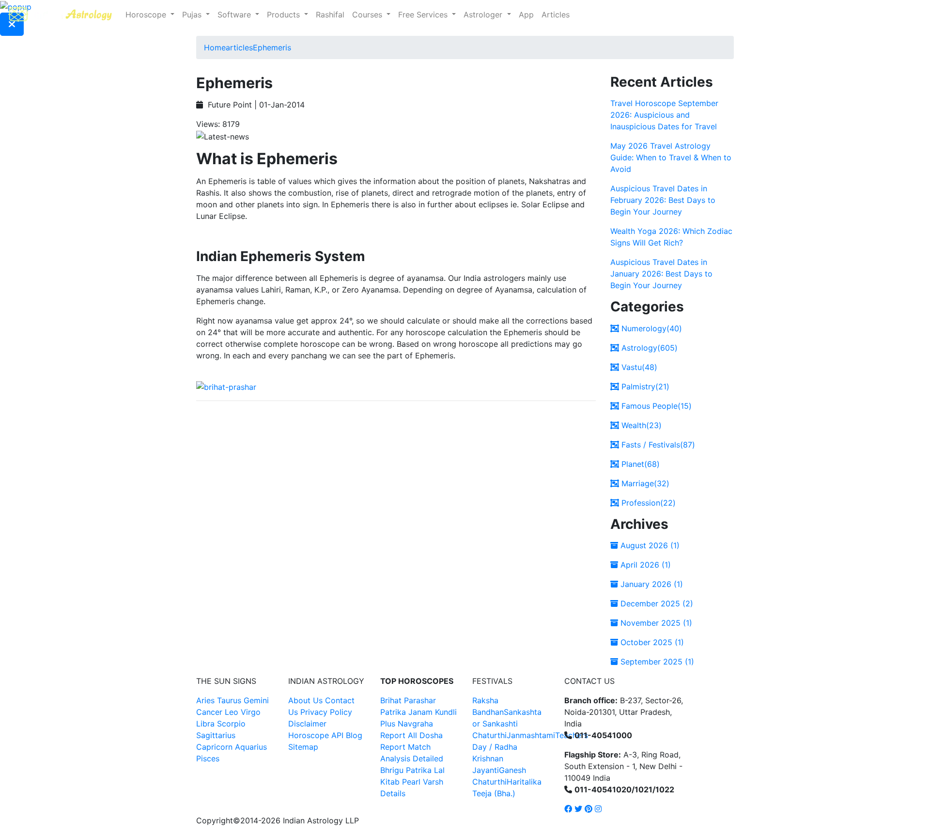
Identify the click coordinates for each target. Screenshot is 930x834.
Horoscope (147, 14)
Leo (231, 712)
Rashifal (330, 14)
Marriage (644, 483)
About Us (305, 700)
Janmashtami (531, 735)
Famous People (655, 406)
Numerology (650, 328)
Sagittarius (215, 735)
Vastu (638, 367)
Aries (206, 700)
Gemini (256, 700)
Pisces (207, 758)
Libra (205, 723)
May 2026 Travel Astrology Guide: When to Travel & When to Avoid (670, 157)
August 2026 (649, 545)
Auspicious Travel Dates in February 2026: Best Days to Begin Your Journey (662, 200)
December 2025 (655, 603)
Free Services (424, 14)
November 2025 (655, 623)
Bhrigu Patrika (406, 770)
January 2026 (650, 584)
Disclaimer (307, 723)
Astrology (648, 348)
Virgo (251, 712)
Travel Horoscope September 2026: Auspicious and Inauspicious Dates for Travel (664, 114)
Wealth (640, 425)
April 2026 (644, 565)
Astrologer (484, 14)
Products (284, 14)
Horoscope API (315, 735)
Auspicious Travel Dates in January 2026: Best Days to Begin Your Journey (661, 273)
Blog (354, 735)
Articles (556, 14)
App (526, 14)
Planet (639, 464)
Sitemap (303, 747)
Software (235, 14)
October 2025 (651, 642)
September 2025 (656, 661)
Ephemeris (272, 47)
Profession (647, 503)
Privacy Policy (326, 712)
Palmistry (644, 386)
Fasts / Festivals (657, 444)
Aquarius (251, 747)
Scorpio (231, 723)
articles (239, 47)
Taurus (229, 700)
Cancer (209, 712)
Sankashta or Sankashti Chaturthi (507, 723)
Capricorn (214, 747)
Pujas (193, 14)
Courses (368, 14)
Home (215, 47)
